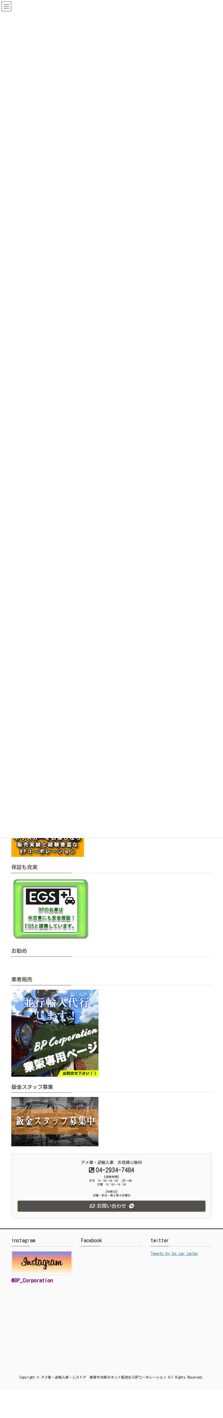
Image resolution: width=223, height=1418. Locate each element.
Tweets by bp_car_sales (174, 1254)
